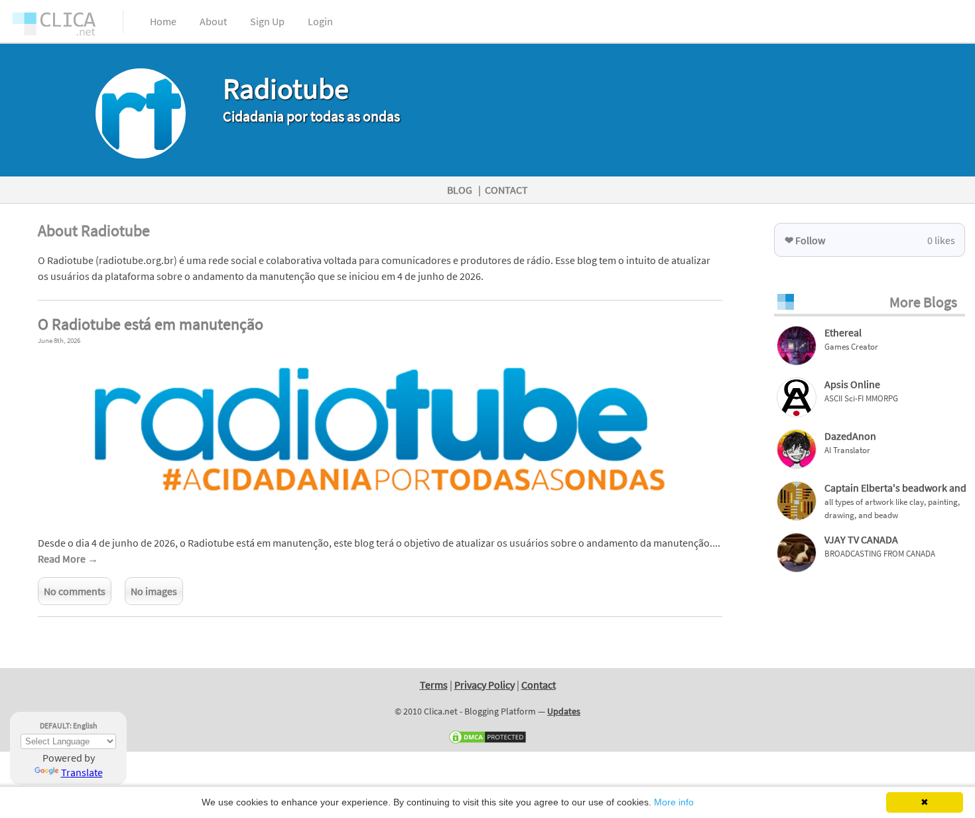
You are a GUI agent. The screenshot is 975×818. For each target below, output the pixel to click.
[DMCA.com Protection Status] (487, 742)
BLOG (459, 189)
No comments (74, 591)
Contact (538, 684)
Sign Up (267, 21)
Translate (82, 772)
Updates (563, 711)
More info (674, 802)
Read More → (68, 558)
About (213, 21)
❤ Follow (805, 240)
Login (320, 21)
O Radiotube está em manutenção (150, 324)
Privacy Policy (484, 684)
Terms (434, 684)
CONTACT (506, 189)
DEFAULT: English (69, 725)
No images (154, 591)
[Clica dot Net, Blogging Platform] (66, 26)
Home (163, 21)
